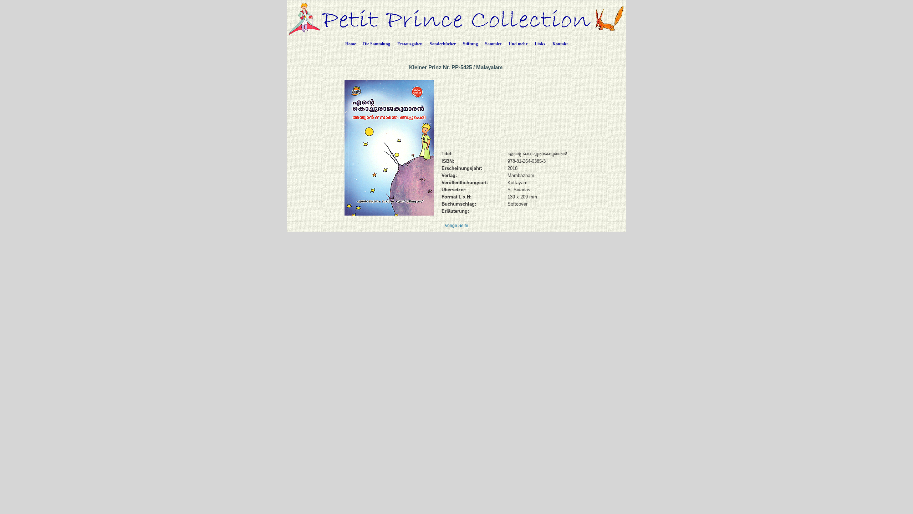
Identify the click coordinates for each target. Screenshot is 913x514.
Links (540, 43)
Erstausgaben (410, 43)
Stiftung (470, 43)
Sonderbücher (443, 43)
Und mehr (518, 43)
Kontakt (560, 43)
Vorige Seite (456, 225)
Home (350, 43)
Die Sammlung (376, 43)
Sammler (493, 43)
